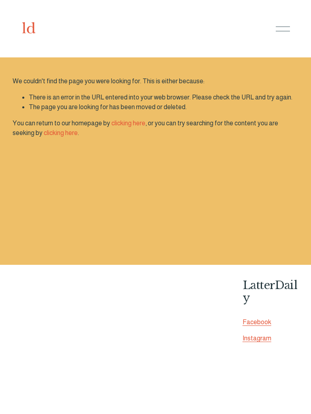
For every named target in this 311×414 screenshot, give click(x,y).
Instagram (257, 338)
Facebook (257, 322)
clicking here (128, 123)
